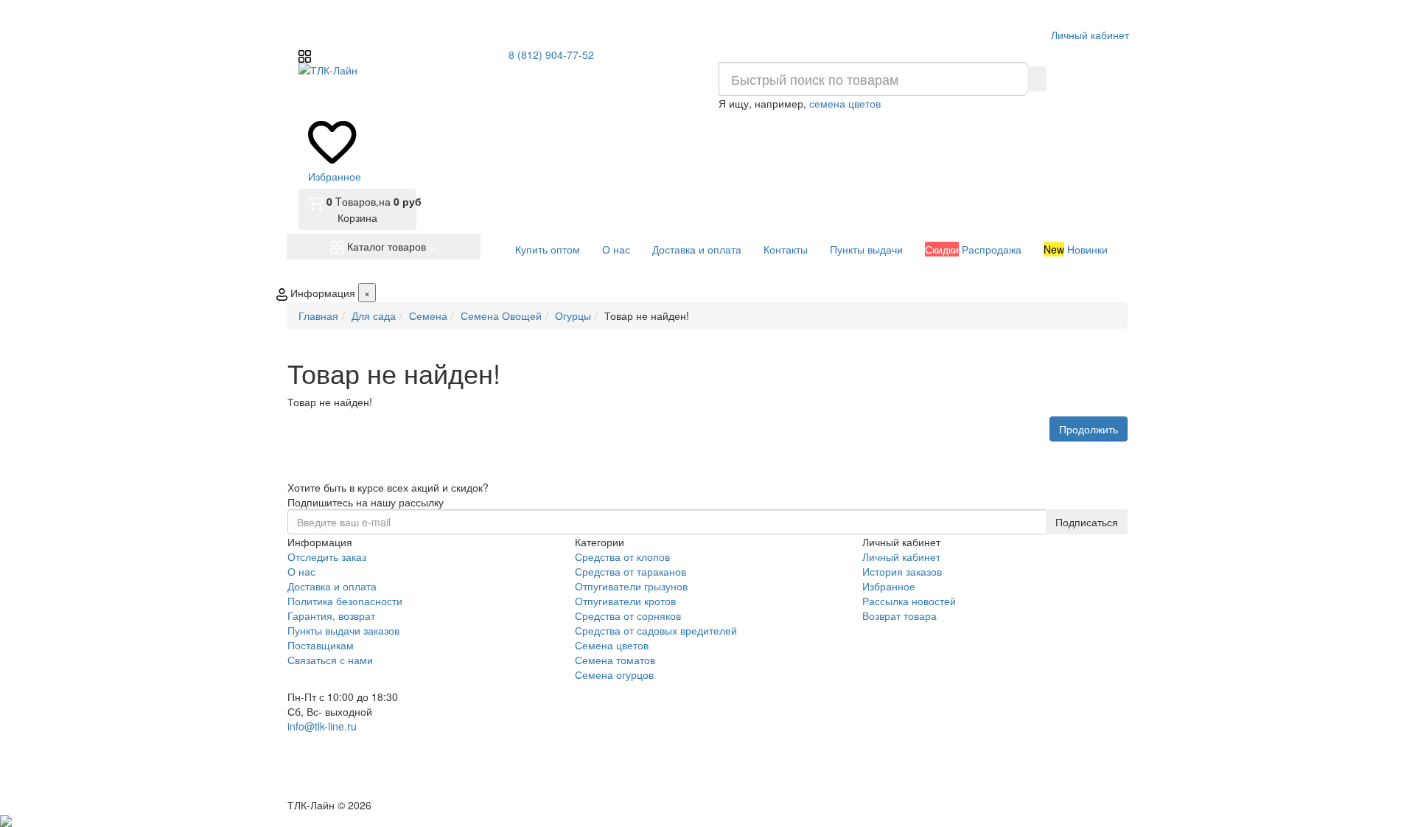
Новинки (1076, 249)
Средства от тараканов (630, 571)
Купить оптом (547, 249)
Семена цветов (612, 645)
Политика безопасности (344, 600)
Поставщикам (320, 645)
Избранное (888, 586)
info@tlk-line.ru (322, 726)
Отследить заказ (326, 556)
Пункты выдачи (866, 249)
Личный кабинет (901, 556)
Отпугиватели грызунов (631, 586)
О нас (616, 249)
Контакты (786, 249)
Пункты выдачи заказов (343, 630)
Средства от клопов (622, 556)
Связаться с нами (330, 659)
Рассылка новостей (909, 600)
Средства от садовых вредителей (656, 630)
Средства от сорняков (628, 615)
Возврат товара (899, 615)
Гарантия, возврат (331, 615)
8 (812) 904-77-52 (551, 54)
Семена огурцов (614, 674)
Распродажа (973, 249)
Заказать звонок (341, 777)
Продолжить (1088, 429)
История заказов (902, 571)
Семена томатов (615, 659)
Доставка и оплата (696, 249)
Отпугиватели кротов (625, 600)
